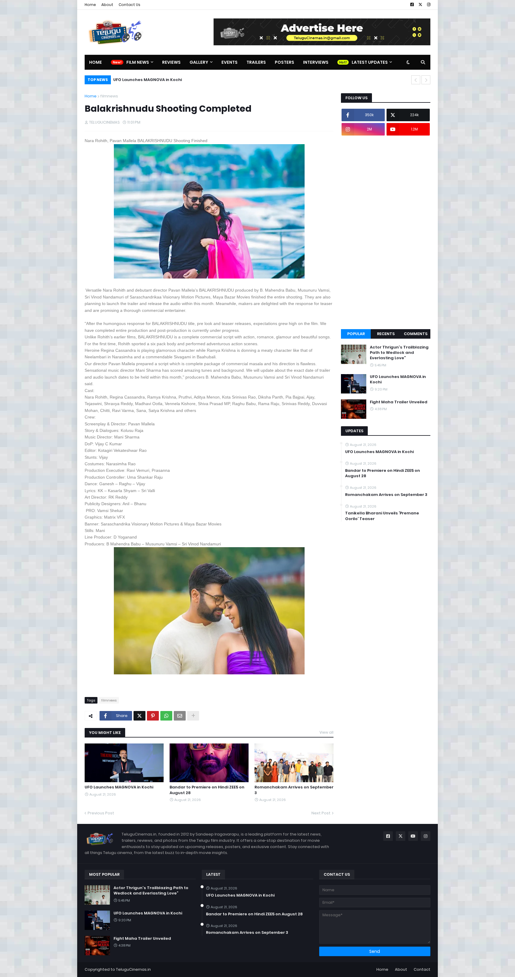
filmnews (109, 96)
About (107, 4)
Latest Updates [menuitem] (370, 62)
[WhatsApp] (166, 716)
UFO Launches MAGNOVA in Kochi (147, 80)
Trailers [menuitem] (256, 62)
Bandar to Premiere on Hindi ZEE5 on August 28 (207, 790)
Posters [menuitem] (284, 62)
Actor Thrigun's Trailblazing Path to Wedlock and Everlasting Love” (399, 353)
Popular (356, 334)
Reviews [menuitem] (171, 62)
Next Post (321, 813)
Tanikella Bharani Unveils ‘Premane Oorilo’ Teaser (382, 516)
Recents (386, 334)
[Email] (180, 716)
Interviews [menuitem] (315, 62)
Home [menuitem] (95, 62)
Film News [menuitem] (137, 62)
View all (326, 732)
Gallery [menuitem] (199, 62)
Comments (415, 334)
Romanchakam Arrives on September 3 (294, 790)
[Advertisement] (385, 232)
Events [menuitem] (229, 62)
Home (90, 4)
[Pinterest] (153, 716)
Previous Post (101, 813)
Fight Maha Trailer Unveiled (398, 402)
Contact (422, 969)
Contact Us (129, 4)
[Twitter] (139, 716)
